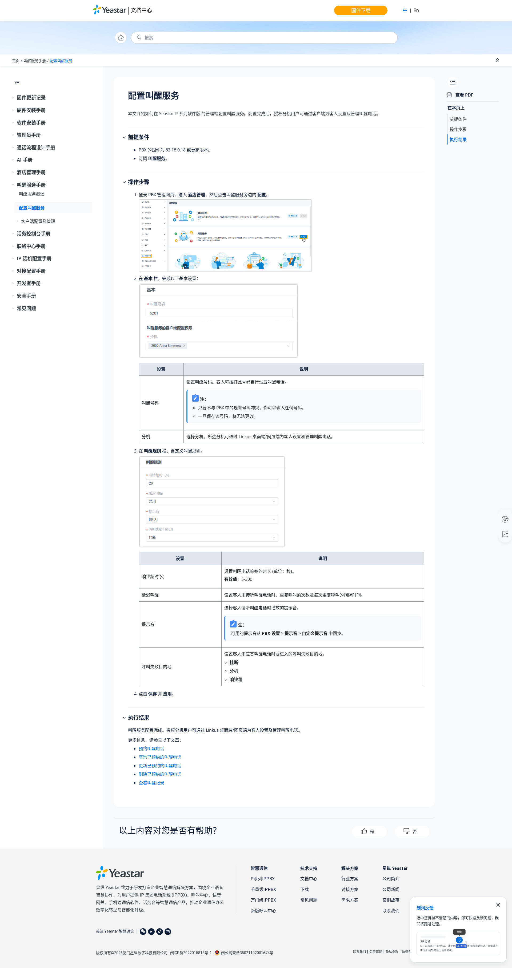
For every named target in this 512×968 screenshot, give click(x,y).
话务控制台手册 (33, 233)
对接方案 (349, 889)
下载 (304, 889)
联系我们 (390, 910)
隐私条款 (392, 952)
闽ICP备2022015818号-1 (191, 953)
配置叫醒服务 (61, 60)
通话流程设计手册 (36, 147)
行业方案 (349, 878)
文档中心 (141, 10)
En (416, 10)
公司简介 (390, 878)
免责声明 (375, 952)
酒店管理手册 (31, 172)
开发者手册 (29, 283)
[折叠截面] (498, 60)
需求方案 (349, 900)
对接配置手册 (31, 271)
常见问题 (26, 308)
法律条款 (408, 952)
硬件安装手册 (31, 110)
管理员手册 (29, 135)
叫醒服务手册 (34, 60)
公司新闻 (390, 889)
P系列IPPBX (263, 878)
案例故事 (390, 900)
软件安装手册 (31, 122)
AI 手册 (25, 160)
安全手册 (26, 296)
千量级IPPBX (263, 889)
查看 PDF (464, 95)
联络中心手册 (31, 246)
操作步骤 (458, 129)
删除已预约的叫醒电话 (160, 774)
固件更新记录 (31, 97)
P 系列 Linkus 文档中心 (495, 514)
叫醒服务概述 (32, 194)
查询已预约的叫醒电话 (160, 757)
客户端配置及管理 (38, 221)
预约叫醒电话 (151, 748)
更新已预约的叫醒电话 (160, 766)
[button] (13, 98)
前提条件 (458, 119)
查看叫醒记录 (151, 783)
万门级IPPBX (263, 900)
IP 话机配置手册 (34, 258)
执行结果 (458, 139)
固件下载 (360, 10)
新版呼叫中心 (263, 910)
